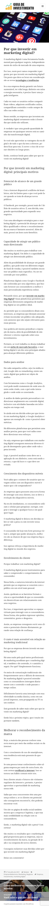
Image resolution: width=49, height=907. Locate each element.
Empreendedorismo (11, 874)
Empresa (40, 874)
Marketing (22, 874)
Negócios (29, 874)
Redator (26, 872)
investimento (8, 876)
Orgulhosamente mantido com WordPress (19, 904)
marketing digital (19, 876)
